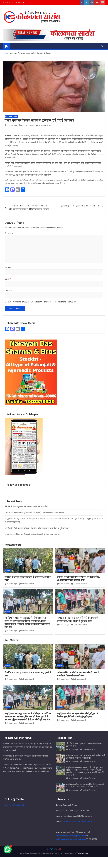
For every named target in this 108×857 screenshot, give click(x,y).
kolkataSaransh (27, 125)
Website (8, 290)
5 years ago (12, 125)
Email (8, 279)
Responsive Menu (102, 2)
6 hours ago (12, 584)
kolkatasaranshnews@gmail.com (71, 839)
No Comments (45, 125)
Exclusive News (11, 116)
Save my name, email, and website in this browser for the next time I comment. (42, 302)
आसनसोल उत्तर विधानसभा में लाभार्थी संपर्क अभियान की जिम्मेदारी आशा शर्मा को (32, 534)
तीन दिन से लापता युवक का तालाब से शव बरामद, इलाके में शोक (26, 506)
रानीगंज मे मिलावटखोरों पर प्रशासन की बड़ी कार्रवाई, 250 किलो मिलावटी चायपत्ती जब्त (34, 512)
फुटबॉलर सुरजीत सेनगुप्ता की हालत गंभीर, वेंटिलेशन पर (80, 206)
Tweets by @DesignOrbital (14, 805)
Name (8, 267)
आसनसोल (7, 570)
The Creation (82, 853)
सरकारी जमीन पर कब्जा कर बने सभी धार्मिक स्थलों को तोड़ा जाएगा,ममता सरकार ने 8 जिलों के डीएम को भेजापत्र (29, 207)
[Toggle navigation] (13, 46)
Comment (10, 233)
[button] (8, 849)
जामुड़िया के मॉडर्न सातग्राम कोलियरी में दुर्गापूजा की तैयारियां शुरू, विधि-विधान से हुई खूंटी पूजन (37, 528)
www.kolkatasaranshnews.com (78, 821)
